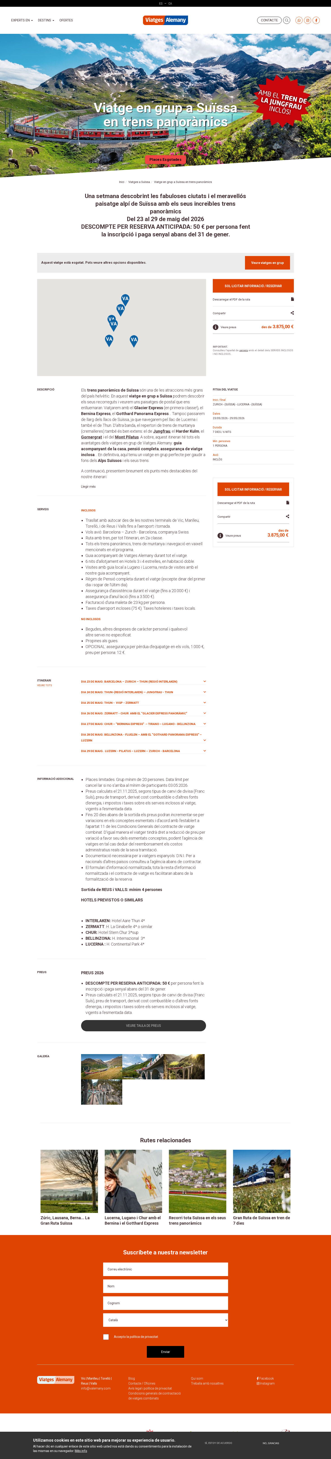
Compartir (219, 313)
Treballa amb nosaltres (207, 1383)
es (160, 3)
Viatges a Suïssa (139, 182)
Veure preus (228, 327)
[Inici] (165, 20)
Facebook (266, 1378)
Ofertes (66, 20)
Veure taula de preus (143, 1025)
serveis (243, 350)
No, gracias (271, 1443)
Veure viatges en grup (267, 263)
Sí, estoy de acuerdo (218, 1443)
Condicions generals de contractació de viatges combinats (154, 1396)
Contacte (269, 20)
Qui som (197, 1378)
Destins (45, 20)
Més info (81, 1451)
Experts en (21, 20)
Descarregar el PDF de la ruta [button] (231, 299)
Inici (121, 182)
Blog (131, 1378)
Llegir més (88, 486)
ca (170, 3)
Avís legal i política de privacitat (150, 1388)
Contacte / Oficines (141, 1383)
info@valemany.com (96, 1388)
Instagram (267, 1383)
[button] (125, 300)
